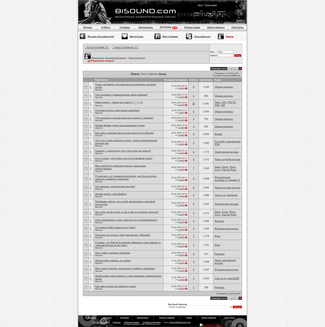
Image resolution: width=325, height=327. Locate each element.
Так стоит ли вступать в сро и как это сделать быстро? (126, 212)
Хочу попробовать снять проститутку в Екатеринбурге (126, 220)
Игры (217, 236)
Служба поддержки (152, 322)
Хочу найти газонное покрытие (112, 252)
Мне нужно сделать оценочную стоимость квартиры (125, 268)
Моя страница (170, 36)
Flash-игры (238, 27)
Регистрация (211, 5)
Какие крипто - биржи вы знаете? (114, 102)
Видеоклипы (146, 27)
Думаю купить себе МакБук (111, 194)
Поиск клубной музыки (227, 159)
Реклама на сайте (100, 322)
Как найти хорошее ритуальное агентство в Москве (124, 133)
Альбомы (124, 27)
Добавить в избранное (234, 23)
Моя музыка (136, 36)
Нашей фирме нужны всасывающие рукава (120, 125)
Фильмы (219, 221)
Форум (229, 36)
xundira (181, 88)
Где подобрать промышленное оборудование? (121, 94)
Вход (200, 5)
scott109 (181, 105)
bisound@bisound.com (180, 322)
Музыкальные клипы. (227, 228)
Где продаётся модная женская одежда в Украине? (124, 118)
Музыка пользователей (101, 36)
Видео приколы (216, 27)
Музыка (87, 27)
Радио (189, 317)
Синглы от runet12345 (227, 278)
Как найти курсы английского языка (115, 286)
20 (193, 103)
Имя (212, 52)
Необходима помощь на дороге (113, 260)
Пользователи (202, 36)
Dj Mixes (105, 27)
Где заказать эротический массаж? (115, 186)
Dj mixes (108, 317)
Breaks (218, 134)
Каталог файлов (167, 317)
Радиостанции (192, 27)
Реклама (219, 254)
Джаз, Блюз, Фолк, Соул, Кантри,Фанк (225, 168)
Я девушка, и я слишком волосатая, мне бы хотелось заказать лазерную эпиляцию (126, 177)
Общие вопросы (224, 87)
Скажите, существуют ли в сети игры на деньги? (123, 150)
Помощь (241, 20)
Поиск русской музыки (227, 187)
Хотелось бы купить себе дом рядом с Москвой (122, 235)
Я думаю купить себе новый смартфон (117, 110)
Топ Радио (166, 27)
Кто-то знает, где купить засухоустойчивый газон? (123, 158)
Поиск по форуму (136, 58)
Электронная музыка (226, 152)
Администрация (131, 322)
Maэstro (99, 90)
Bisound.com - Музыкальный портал (109, 58)
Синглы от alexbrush (226, 195)
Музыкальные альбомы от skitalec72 (227, 179)
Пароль (213, 55)
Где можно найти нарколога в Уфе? (115, 227)
